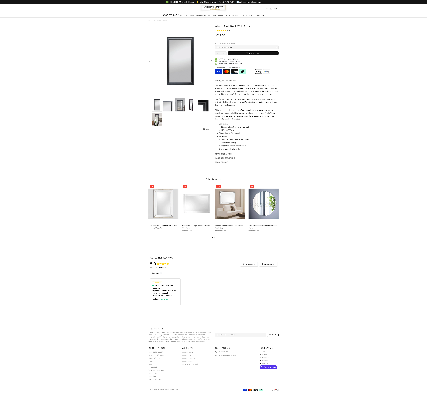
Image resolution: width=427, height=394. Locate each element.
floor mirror (233, 99)
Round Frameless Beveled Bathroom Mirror (263, 226)
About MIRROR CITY (156, 352)
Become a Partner (155, 379)
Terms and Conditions (156, 370)
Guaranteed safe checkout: (227, 67)
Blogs (150, 361)
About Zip (152, 376)
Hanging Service (154, 358)
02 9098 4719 (228, 2)
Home (149, 20)
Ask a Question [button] (250, 264)
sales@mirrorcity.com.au (250, 2)
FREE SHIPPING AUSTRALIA (181, 2)
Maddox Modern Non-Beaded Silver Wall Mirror (229, 226)
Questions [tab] (155, 273)
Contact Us (152, 373)
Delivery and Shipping (156, 355)
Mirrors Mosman (188, 355)
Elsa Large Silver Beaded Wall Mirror (162, 225)
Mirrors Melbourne (188, 358)
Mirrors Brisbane (188, 361)
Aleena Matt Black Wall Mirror (162, 295)
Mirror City (213, 8)
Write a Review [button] (269, 264)
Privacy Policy (153, 367)
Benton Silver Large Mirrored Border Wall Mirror (196, 226)
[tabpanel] (163, 209)
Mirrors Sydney (187, 352)
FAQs (150, 364)
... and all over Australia (190, 364)
